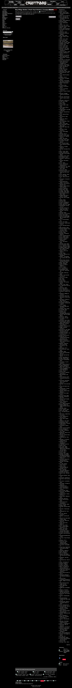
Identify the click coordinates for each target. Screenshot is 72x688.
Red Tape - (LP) (62, 636)
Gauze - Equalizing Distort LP (65, 235)
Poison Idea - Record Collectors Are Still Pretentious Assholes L (64, 542)
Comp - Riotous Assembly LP (65, 28)
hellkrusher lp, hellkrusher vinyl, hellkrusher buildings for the (65, 576)
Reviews (60, 662)
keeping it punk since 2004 (36, 686)
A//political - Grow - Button (64, 43)
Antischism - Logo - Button (64, 48)
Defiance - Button (63, 505)
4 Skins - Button (62, 253)
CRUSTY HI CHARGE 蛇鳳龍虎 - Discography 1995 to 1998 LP (64, 217)
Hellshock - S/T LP (63, 540)
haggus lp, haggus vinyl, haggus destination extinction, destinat (65, 405)
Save (65, 659)
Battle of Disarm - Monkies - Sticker (22, 675)
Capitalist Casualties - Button (65, 247)
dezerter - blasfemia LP (64, 188)
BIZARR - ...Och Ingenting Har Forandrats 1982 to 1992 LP (65, 257)
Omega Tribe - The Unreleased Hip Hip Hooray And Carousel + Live (64, 337)
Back (18, 19)
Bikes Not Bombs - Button (64, 227)
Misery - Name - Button (64, 262)
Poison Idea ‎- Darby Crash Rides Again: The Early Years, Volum (65, 297)
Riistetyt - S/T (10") (63, 11)
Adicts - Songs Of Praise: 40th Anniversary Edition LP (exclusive (64, 13)
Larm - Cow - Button (63, 175)
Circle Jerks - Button (63, 169)
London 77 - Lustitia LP (64, 564)
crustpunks (39, 685)
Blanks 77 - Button (63, 27)
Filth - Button (62, 278)
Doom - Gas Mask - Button (64, 504)
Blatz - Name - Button (63, 35)
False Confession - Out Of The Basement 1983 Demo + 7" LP (65, 378)
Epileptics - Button (63, 351)
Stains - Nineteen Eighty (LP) (65, 20)
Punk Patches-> (5, 12)
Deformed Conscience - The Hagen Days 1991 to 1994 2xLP (65, 172)
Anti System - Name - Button (65, 320)
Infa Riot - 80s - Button (64, 277)
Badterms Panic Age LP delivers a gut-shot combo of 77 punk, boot (65, 341)
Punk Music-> (4, 23)
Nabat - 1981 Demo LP (64, 551)
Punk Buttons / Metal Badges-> (7, 13)
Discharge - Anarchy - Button (65, 26)
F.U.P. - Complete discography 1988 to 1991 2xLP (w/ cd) (64, 306)
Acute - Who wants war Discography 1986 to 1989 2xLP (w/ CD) (64, 18)
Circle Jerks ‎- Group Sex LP (65, 477)
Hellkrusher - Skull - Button (64, 420)
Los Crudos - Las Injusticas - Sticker (50, 676)
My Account (64, 7)
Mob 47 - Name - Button (64, 151)
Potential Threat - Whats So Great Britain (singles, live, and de (64, 602)
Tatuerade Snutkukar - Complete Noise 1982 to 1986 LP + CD (65, 599)
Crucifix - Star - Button (64, 101)
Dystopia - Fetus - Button (64, 453)
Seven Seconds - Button (64, 490)
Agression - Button (63, 212)
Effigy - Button (62, 67)
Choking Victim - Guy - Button (65, 166)
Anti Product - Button (63, 287)
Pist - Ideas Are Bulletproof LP (65, 632)
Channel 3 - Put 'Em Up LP (64, 64)
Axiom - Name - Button (64, 214)
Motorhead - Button (63, 21)
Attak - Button (62, 279)
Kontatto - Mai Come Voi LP (64, 335)
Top (2, 7)
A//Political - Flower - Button (64, 155)
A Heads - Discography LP (64, 202)
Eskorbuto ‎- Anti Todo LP (64, 471)
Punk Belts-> (4, 18)
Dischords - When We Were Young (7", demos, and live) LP (64, 98)
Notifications (61, 647)
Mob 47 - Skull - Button (64, 123)
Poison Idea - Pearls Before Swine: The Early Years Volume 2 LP (64, 381)
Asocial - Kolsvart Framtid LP (65, 427)
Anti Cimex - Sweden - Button (65, 42)
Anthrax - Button (62, 199)
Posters (3, 25)
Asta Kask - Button (63, 70)
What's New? (5, 37)
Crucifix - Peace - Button (64, 284)
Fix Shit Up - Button (63, 85)
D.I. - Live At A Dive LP (64, 268)
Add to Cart (52, 17)
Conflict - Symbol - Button (64, 358)
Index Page (4, 58)
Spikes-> (3, 16)
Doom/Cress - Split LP (64, 316)
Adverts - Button (62, 103)
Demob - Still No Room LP (64, 152)
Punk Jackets (4, 14)
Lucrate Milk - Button (63, 309)
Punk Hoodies (4, 11)
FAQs (3, 57)
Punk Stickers (10, 7)
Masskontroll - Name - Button (65, 71)
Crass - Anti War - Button (64, 236)
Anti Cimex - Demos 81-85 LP (65, 213)
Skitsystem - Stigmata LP (64, 550)
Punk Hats (4, 19)
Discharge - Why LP (63, 133)
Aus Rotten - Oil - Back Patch (65, 59)
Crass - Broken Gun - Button (65, 246)
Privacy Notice (4, 56)
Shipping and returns (5, 55)
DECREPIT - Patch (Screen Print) (36, 675)
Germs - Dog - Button (63, 221)
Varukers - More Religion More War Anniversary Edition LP (65, 555)
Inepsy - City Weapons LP (64, 562)
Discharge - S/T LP (63, 468)
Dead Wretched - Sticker (64, 637)
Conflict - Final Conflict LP (64, 301)
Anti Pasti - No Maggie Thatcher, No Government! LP (64, 94)
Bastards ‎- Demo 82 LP (64, 498)
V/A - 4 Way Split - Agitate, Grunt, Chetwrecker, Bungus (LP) (65, 144)
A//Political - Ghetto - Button (64, 308)
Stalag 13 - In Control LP (64, 589)
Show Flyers (4, 26)
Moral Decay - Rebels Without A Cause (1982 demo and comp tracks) (65, 448)
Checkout (68, 7)
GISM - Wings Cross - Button (65, 204)
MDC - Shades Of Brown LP (65, 364)
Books (3, 20)
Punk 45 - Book (62, 640)
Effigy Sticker (15, 7)
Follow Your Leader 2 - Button (65, 51)
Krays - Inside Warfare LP (64, 357)
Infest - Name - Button (63, 410)
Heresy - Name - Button (64, 45)
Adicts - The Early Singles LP (65, 15)
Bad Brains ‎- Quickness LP (64, 100)
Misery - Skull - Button (63, 528)
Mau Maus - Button (63, 408)
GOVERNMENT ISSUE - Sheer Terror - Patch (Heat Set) (64, 270)
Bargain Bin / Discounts (6, 27)
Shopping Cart (59, 7)
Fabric (3, 21)
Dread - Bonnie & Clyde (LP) (65, 290)
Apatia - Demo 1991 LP (64, 66)
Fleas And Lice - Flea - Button (65, 329)
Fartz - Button (62, 102)
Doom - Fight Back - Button (64, 174)
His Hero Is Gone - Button (64, 395)
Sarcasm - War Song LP (64, 565)
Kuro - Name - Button (63, 446)
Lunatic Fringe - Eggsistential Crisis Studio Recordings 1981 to (65, 548)
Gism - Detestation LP (63, 615)
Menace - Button (63, 371)
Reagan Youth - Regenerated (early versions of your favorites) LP (65, 570)
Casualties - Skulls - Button (64, 191)
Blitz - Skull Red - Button (64, 41)
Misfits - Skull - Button (63, 138)
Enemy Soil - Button (63, 40)
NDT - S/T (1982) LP (63, 552)
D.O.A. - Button (62, 162)
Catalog (5, 7)
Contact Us (4, 59)
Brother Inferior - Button (64, 189)
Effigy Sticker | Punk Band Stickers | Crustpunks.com (38, 678)
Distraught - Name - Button (64, 243)
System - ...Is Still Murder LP (65, 623)
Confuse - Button (63, 232)
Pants (3, 22)
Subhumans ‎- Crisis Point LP (65, 626)
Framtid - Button (62, 280)
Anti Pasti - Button (63, 44)
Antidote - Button (63, 445)
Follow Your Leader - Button (64, 65)
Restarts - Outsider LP (64, 563)
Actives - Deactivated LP (64, 203)
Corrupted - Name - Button (64, 139)
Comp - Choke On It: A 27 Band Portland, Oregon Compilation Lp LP (64, 62)
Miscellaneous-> (5, 17)
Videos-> (3, 24)
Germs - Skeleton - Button (64, 409)
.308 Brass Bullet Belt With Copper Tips (7, 50)
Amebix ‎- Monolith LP (63, 263)
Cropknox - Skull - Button (64, 190)
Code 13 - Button (63, 452)
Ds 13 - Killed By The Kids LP (65, 403)
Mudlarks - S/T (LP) (63, 77)
